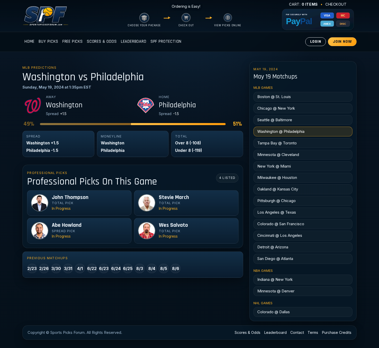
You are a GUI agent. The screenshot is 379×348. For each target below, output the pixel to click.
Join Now (342, 41)
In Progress (61, 208)
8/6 (175, 268)
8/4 (151, 268)
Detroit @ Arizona (272, 247)
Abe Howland (66, 225)
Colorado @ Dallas (273, 311)
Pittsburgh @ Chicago (276, 200)
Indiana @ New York (275, 279)
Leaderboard (133, 41)
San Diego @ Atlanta (275, 258)
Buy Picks (48, 41)
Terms (313, 332)
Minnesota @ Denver (275, 291)
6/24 (116, 268)
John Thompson (70, 197)
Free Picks (72, 41)
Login (315, 41)
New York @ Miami (274, 166)
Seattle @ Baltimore (274, 119)
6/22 (92, 268)
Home (29, 41)
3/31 (68, 268)
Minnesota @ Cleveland (278, 154)
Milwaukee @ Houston (277, 177)
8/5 (163, 268)
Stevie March (174, 197)
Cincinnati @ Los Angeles (279, 235)
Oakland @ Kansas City (277, 189)
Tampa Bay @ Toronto (277, 143)
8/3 (139, 268)
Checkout (336, 4)
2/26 (44, 268)
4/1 (80, 268)
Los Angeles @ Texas (276, 212)
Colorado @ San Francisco (280, 223)
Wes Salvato (173, 225)
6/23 (104, 268)
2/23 (32, 268)
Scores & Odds (102, 41)
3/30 (56, 268)
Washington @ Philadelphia (280, 131)
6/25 (128, 268)
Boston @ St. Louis (274, 96)
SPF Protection (166, 41)
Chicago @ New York (276, 108)
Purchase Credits (336, 332)
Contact (297, 332)
